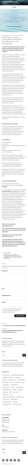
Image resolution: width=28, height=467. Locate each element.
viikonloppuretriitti (7, 404)
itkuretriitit (7, 254)
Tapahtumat (7, 252)
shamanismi (5, 394)
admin (21, 35)
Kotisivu (4, 302)
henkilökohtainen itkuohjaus (17, 375)
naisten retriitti (6, 387)
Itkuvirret (15, 254)
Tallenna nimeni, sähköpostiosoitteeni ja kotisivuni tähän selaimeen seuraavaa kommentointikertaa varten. (12, 310)
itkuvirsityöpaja (21, 380)
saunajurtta (17, 255)
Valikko (14, 7)
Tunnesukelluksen (15, 191)
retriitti (14, 389)
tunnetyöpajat (14, 399)
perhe (12, 387)
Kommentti (5, 270)
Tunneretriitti (8, 257)
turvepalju (7, 258)
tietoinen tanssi (20, 397)
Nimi (3, 288)
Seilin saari (15, 392)
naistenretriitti (13, 384)
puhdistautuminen (9, 255)
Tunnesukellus (10, 2)
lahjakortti (17, 382)
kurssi (11, 382)
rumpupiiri (20, 389)
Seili (11, 392)
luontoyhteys (6, 384)
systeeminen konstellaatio (9, 397)
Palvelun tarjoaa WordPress (8, 463)
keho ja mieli (5, 382)
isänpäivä (5, 377)
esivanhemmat (6, 375)
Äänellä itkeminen (17, 404)
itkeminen (11, 377)
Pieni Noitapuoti (19, 387)
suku (11, 394)
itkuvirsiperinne (12, 380)
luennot (23, 382)
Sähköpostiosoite (6, 295)
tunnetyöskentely (18, 257)
